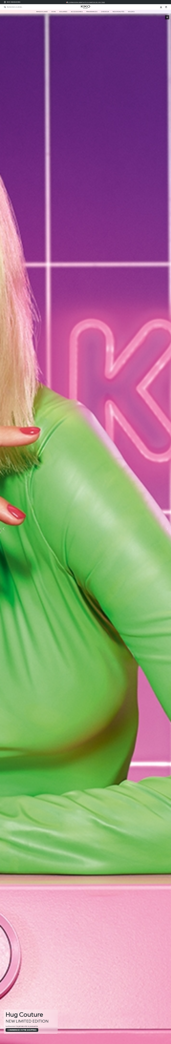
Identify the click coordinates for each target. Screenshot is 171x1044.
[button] (167, 17)
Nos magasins (13, 2)
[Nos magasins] (5, 2)
